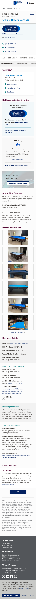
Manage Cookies (28, 595)
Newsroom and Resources (11, 561)
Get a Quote (13, 58)
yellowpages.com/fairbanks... (12, 389)
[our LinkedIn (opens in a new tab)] (7, 577)
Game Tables (12, 457)
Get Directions (12, 84)
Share (32, 14)
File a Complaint (7, 547)
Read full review (8, 484)
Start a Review (7, 545)
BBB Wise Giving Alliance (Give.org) (14, 570)
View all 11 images (17, 332)
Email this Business (15, 383)
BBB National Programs (10, 572)
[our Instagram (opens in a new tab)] (15, 577)
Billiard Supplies (20, 455)
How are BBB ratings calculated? (16, 165)
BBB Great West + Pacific (19, 343)
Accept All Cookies (11, 595)
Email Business (10, 47)
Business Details (22, 63)
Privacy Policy (24, 588)
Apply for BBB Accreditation (12, 559)
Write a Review (10, 51)
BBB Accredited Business (12, 34)
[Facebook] (3, 399)
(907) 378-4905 (10, 44)
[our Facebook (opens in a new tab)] (11, 577)
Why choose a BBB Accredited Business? (15, 131)
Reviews (23, 58)
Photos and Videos (7, 63)
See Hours (10, 92)
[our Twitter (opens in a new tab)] (3, 577)
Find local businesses (13, 8)
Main (4, 58)
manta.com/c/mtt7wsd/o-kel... (12, 391)
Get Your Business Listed (10, 555)
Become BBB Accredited (18, 183)
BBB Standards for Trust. (16, 123)
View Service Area (13, 88)
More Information (18, 159)
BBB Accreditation (8, 557)
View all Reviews (18, 492)
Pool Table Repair (8, 455)
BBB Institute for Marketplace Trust (14, 568)
